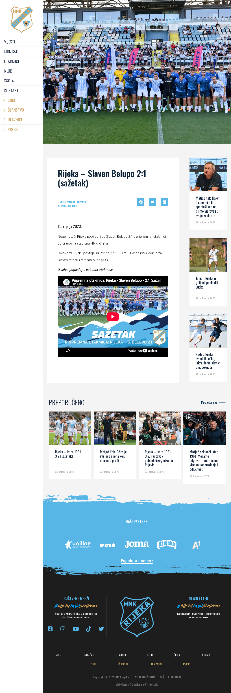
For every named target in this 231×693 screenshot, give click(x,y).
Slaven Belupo (68, 206)
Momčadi (11, 51)
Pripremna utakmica (72, 202)
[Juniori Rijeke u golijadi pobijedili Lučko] (208, 256)
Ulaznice (15, 119)
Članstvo (16, 110)
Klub (8, 71)
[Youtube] (76, 629)
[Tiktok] (88, 629)
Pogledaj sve (209, 402)
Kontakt (11, 90)
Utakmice (12, 61)
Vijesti (9, 42)
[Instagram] (63, 629)
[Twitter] (101, 629)
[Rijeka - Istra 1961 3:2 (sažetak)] (70, 430)
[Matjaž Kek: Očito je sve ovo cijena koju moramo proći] (115, 430)
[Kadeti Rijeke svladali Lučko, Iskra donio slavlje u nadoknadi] (208, 332)
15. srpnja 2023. (70, 226)
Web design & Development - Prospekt (137, 684)
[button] (140, 202)
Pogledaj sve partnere (137, 560)
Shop (12, 100)
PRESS (13, 129)
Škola (9, 80)
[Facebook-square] (50, 629)
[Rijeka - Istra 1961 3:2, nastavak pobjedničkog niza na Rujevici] (160, 430)
